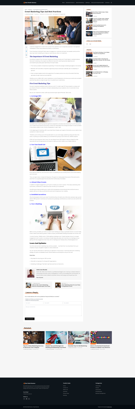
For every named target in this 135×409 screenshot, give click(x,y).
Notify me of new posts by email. (32, 300)
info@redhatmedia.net (27, 393)
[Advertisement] (54, 368)
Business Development (101, 393)
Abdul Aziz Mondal (29, 14)
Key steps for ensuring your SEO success (41, 258)
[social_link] (87, 44)
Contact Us (65, 387)
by (95, 16)
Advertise (65, 391)
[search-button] (111, 2)
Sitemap (65, 395)
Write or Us (65, 389)
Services (107, 2)
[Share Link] (26, 47)
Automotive (98, 389)
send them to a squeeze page (37, 178)
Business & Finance (70, 2)
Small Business (99, 391)
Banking (87, 2)
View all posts (39, 277)
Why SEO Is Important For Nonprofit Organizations (43, 261)
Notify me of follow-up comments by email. (34, 299)
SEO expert (62, 139)
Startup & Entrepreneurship (97, 2)
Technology (98, 385)
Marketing (30, 9)
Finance (97, 387)
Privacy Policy (66, 393)
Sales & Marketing (79, 2)
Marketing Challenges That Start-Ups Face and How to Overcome (47, 264)
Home (26, 9)
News (63, 2)
